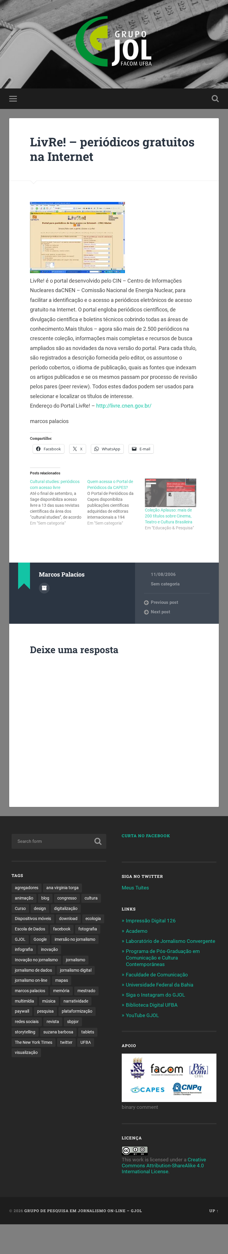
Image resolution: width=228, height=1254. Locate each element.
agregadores (26, 887)
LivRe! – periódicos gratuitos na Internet (112, 149)
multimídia (24, 1001)
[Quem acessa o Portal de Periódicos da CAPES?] (116, 502)
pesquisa (45, 1011)
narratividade (76, 1001)
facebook (61, 929)
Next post (160, 612)
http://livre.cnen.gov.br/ (123, 406)
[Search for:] (59, 841)
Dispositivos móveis (33, 918)
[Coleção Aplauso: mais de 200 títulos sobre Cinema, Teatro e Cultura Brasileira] (170, 493)
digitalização (65, 908)
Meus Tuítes (135, 888)
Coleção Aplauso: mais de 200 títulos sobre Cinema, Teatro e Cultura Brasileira (168, 516)
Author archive (44, 588)
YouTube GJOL (142, 1015)
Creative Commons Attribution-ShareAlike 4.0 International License (164, 1165)
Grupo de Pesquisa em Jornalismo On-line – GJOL (83, 1210)
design (40, 908)
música (49, 1001)
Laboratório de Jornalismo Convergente (170, 941)
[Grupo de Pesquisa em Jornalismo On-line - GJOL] (114, 44)
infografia (24, 949)
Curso (20, 908)
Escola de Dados (30, 929)
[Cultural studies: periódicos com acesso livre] (58, 502)
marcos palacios (30, 990)
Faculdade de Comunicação (157, 975)
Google (40, 939)
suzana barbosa (58, 1032)
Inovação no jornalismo (36, 959)
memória (61, 990)
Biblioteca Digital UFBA (152, 1005)
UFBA (85, 1042)
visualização (26, 1052)
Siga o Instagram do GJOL (155, 995)
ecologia (93, 918)
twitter (66, 1042)
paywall (22, 1011)
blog (45, 898)
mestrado (86, 990)
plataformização (77, 1011)
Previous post (164, 602)
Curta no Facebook (146, 835)
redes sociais (27, 1021)
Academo (137, 931)
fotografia (87, 929)
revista (53, 1021)
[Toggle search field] (215, 98)
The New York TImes (33, 1042)
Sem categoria (165, 584)
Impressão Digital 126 (151, 921)
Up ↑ (214, 1210)
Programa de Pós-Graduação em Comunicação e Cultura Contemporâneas (163, 957)
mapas (61, 980)
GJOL (20, 939)
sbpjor (73, 1021)
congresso (67, 898)
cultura (91, 898)
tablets (87, 1032)
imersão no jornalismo (75, 939)
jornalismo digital (75, 970)
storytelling (25, 1032)
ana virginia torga (62, 887)
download (68, 918)
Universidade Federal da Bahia (159, 985)
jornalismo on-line (31, 980)
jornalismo (75, 959)
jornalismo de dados (33, 970)
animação (24, 898)
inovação (49, 949)
